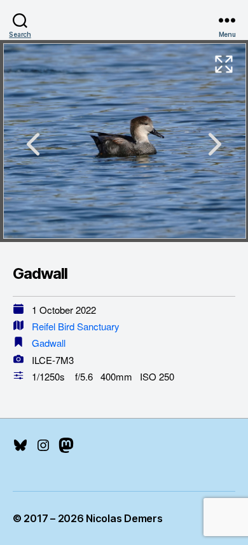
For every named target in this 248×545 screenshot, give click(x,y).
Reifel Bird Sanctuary (76, 326)
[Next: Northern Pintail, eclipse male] (215, 144)
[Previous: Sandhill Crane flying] (33, 144)
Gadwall (48, 342)
